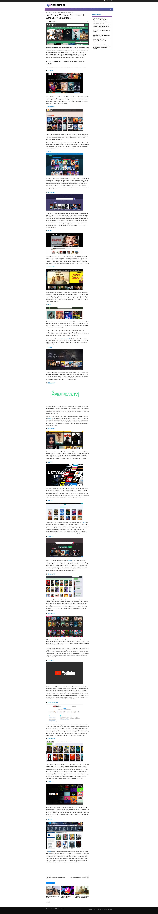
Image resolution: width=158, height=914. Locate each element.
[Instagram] (106, 1)
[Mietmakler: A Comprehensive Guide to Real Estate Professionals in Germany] (82, 890)
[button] (110, 9)
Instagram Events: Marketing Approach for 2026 (100, 41)
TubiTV (49, 347)
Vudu (49, 151)
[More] (66, 870)
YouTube (51, 660)
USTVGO (50, 462)
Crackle (49, 230)
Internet (50, 12)
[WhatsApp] (63, 870)
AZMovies (51, 428)
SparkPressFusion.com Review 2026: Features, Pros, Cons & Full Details (102, 25)
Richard (50, 21)
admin (98, 18)
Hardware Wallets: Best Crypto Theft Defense (101, 31)
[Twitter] (108, 1)
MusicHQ (51, 536)
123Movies (51, 738)
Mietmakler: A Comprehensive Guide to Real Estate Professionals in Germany (82, 897)
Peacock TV (51, 267)
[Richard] (47, 21)
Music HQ (70, 560)
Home (47, 12)
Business (94, 18)
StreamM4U (51, 574)
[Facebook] (104, 1)
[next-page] (49, 902)
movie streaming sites (66, 338)
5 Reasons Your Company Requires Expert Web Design (101, 36)
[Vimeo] (109, 1)
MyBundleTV (51, 383)
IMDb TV (50, 70)
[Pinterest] (60, 870)
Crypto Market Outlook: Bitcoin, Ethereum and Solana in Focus (100, 20)
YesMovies (51, 613)
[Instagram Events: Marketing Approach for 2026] (67, 890)
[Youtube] (111, 1)
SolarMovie (50, 106)
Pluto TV (51, 781)
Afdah (50, 819)
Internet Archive (53, 702)
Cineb (49, 304)
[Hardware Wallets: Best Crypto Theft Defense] (53, 890)
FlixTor (50, 500)
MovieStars (50, 192)
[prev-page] (47, 902)
